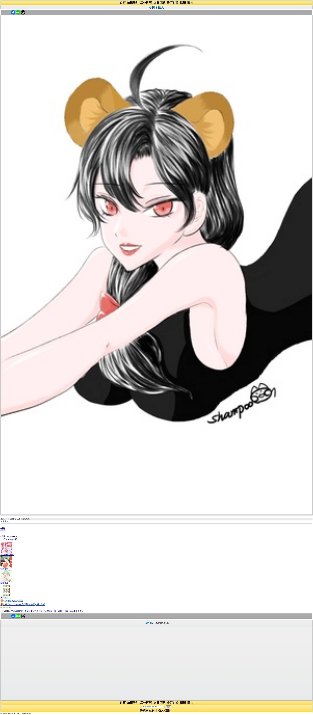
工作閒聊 (146, 2)
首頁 (123, 2)
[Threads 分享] (23, 12)
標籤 (183, 2)
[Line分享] (18, 12)
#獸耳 (2, 530)
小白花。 (4, 597)
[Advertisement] (156, 663)
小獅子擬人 (156, 7)
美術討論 (173, 2)
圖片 (190, 2)
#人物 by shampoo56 (8, 536)
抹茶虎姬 (4, 583)
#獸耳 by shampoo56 (8, 539)
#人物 (2, 528)
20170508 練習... (7, 555)
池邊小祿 (4, 569)
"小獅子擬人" (149, 623)
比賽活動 (159, 2)
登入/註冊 (164, 710)
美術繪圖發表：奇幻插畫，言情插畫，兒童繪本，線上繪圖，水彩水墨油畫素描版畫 (47, 611)
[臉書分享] (13, 12)
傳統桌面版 (147, 710)
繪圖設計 (133, 2)
